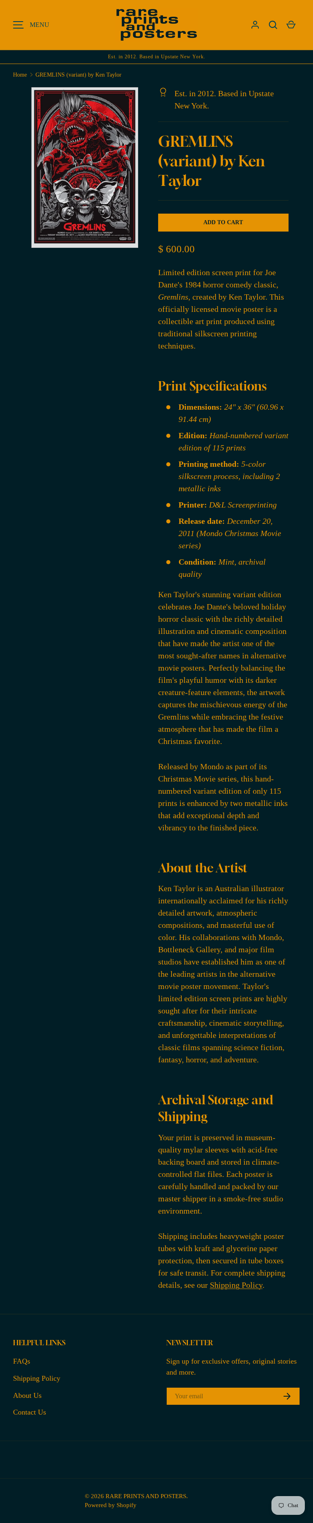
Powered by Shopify (111, 1504)
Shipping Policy (236, 1284)
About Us (27, 1395)
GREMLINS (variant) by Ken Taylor (78, 75)
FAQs (21, 1361)
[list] (87, 170)
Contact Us (29, 1412)
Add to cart (223, 222)
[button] (273, 25)
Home (20, 75)
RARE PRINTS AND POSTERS (146, 1495)
